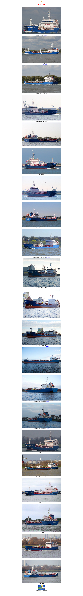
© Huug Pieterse (45, 35)
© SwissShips (48, 257)
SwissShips (47, 318)
